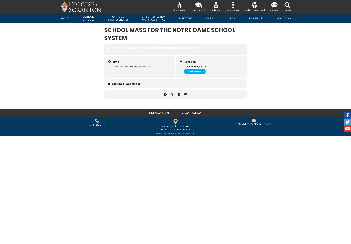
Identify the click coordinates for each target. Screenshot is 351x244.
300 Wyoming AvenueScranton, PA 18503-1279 (175, 128)
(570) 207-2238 (97, 125)
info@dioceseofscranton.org (254, 124)
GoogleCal (133, 84)
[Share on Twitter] (172, 94)
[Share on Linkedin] (179, 94)
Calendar (118, 84)
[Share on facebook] (165, 94)
